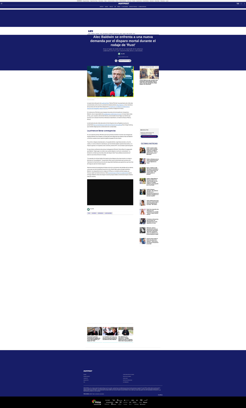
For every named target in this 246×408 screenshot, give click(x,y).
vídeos (118, 6)
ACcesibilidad (126, 382)
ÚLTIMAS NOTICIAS (142, 6)
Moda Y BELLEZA (129, 33)
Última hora (238, 3)
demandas (100, 213)
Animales (93, 33)
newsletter (86, 380)
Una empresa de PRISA (97, 401)
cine (89, 213)
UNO (117, 402)
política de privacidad (127, 380)
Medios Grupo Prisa (97, 404)
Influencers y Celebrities (108, 33)
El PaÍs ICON (125, 404)
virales (111, 6)
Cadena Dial (130, 402)
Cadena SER (133, 400)
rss (84, 382)
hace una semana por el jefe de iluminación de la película (107, 125)
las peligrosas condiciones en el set (112, 114)
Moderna (114, 404)
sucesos (94, 213)
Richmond (107, 404)
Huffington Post (110, 402)
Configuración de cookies (128, 374)
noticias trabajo (133, 6)
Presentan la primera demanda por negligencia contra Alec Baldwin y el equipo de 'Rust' (93, 338)
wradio (120, 402)
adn (141, 400)
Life (90, 31)
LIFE (115, 6)
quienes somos (87, 376)
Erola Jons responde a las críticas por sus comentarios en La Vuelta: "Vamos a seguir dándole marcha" (153, 212)
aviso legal (125, 378)
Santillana (120, 400)
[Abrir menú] (1, 3)
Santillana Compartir (127, 400)
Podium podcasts (120, 404)
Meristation (143, 404)
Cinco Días (126, 402)
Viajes (101, 33)
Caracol (146, 400)
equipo (85, 374)
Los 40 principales (114, 400)
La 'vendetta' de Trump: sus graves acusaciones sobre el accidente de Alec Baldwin (110, 338)
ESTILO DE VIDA (116, 33)
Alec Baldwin (120, 105)
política (102, 6)
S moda (131, 404)
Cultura (124, 33)
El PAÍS (108, 400)
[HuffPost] (88, 370)
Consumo (97, 33)
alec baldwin (108, 213)
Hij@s (120, 33)
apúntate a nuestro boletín (149, 136)
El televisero (125, 6)
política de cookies (127, 376)
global (106, 6)
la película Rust (105, 103)
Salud (89, 33)
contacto (86, 378)
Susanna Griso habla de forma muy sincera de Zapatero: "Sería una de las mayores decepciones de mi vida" (152, 241)
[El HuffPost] (123, 3)
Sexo (134, 33)
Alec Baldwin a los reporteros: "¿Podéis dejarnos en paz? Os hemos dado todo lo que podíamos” (125, 338)
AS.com (137, 400)
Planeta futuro (140, 402)
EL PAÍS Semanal (135, 402)
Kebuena (144, 402)
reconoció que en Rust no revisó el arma (118, 173)
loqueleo (137, 404)
